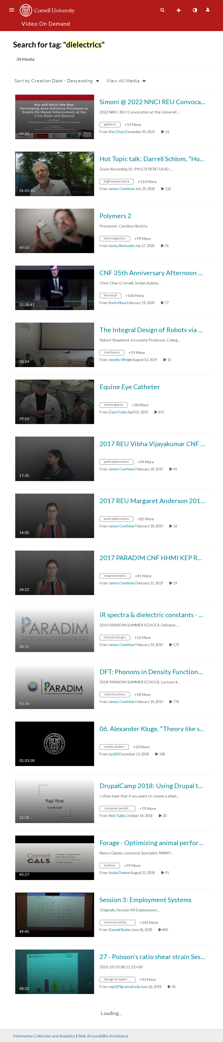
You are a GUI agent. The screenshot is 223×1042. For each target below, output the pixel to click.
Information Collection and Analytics (44, 1036)
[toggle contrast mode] (195, 10)
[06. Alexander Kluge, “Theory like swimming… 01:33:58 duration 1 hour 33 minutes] (54, 743)
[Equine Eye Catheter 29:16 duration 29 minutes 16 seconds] (54, 401)
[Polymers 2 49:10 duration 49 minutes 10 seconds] (54, 230)
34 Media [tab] (25, 59)
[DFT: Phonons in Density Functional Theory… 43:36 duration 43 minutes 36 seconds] (54, 686)
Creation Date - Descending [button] (53, 80)
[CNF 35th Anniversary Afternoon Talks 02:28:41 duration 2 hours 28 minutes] (54, 287)
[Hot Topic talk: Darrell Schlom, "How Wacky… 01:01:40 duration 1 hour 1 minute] (54, 173)
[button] (13, 10)
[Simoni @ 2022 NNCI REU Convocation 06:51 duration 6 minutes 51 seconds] (54, 116)
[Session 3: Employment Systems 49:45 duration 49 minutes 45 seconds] (54, 914)
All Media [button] (123, 80)
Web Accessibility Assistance (103, 1036)
